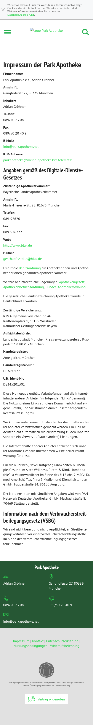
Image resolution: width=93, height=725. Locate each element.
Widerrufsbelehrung (65, 646)
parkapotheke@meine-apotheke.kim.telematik (37, 160)
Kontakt (37, 641)
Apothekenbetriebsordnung (23, 287)
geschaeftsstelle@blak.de (22, 258)
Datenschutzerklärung (20, 15)
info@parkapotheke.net (20, 146)
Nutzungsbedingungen (30, 646)
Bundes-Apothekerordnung (65, 287)
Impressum (21, 641)
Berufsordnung (30, 268)
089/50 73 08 (13, 605)
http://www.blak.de (17, 245)
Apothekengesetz (72, 282)
